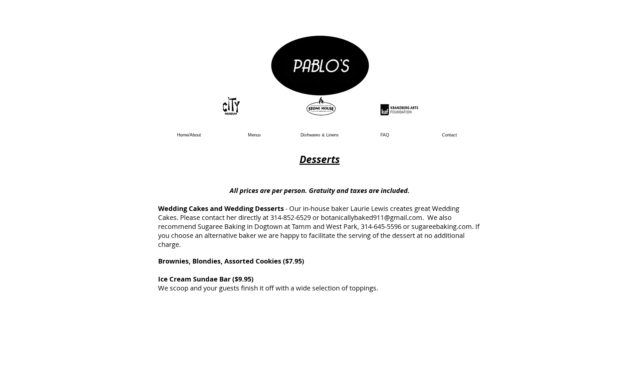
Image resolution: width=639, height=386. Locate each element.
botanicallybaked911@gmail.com (371, 217)
